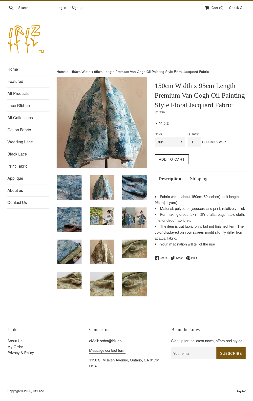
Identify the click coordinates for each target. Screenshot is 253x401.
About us (15, 190)
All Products (18, 93)
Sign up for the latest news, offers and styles (206, 340)
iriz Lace (38, 391)
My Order (15, 346)
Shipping (199, 178)
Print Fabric (17, 166)
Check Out (237, 7)
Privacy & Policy (20, 352)
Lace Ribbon (18, 105)
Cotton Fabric (19, 130)
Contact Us (28, 202)
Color (158, 134)
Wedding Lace (20, 142)
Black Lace (17, 154)
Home (12, 69)
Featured (15, 81)
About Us (14, 340)
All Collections (20, 117)
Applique (15, 178)
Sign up (78, 7)
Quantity (193, 134)
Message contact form (107, 350)
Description (169, 178)
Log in (61, 7)
